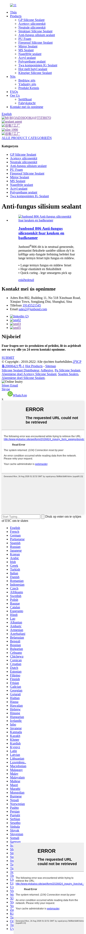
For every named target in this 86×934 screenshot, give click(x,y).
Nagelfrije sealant (29, 54)
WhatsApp (20, 395)
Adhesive (46, 370)
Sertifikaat (25, 99)
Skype (6, 389)
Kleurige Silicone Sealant (35, 73)
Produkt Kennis (28, 88)
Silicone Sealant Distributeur (20, 370)
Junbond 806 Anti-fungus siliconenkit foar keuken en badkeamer (41, 233)
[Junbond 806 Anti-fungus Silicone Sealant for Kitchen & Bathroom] (47, 220)
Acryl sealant (27, 57)
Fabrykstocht (26, 103)
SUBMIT (8, 357)
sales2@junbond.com (33, 309)
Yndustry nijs (27, 84)
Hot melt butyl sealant (32, 69)
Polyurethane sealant (32, 61)
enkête (22, 280)
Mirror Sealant (27, 46)
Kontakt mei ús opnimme (26, 107)
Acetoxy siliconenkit (32, 23)
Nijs (12, 76)
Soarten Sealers (68, 374)
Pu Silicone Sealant (67, 370)
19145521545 (32, 305)
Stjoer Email (10, 385)
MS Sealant (26, 50)
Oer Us (15, 95)
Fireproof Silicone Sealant (35, 42)
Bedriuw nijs (26, 80)
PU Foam (24, 39)
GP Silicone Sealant (31, 20)
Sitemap (50, 366)
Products (16, 16)
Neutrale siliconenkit (32, 27)
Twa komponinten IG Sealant (37, 65)
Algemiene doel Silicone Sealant (23, 378)
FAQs (14, 91)
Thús (13, 12)
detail (30, 280)
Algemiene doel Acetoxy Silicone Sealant (29, 374)
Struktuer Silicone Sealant (35, 31)
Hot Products (34, 366)
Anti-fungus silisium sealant (36, 35)
